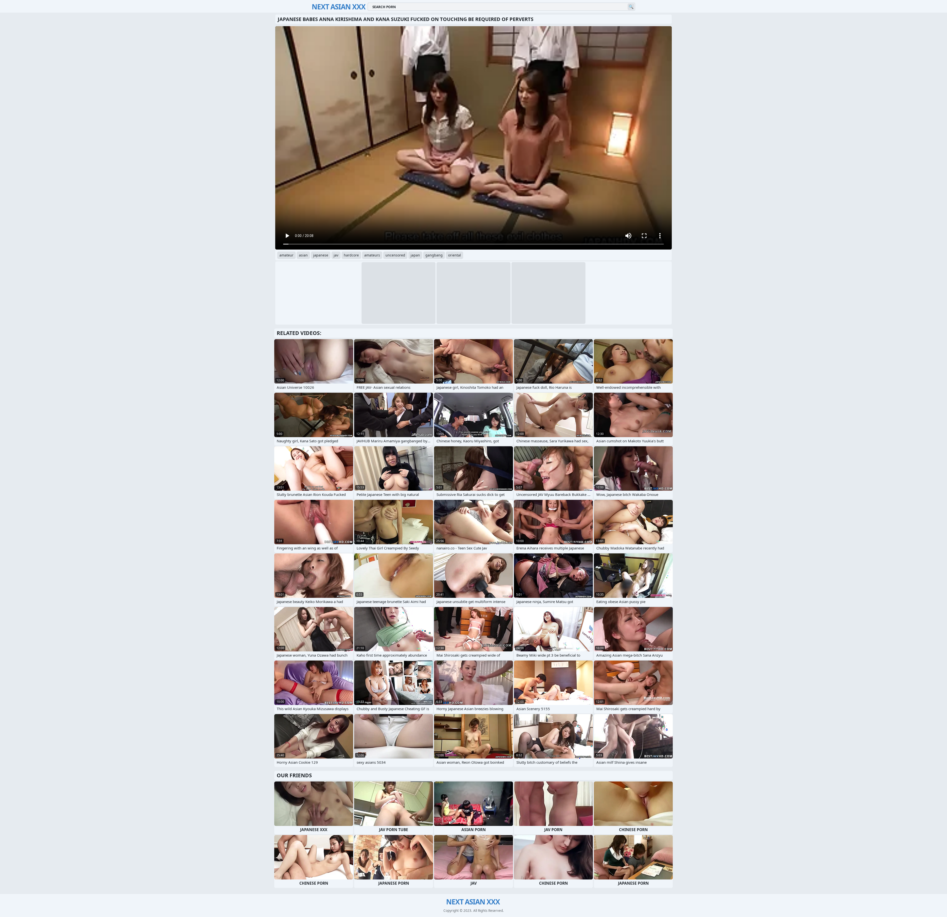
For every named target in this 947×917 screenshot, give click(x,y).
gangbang (434, 255)
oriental (454, 255)
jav (336, 255)
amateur (286, 255)
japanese (320, 255)
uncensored (395, 255)
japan (415, 255)
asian (303, 255)
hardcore (351, 255)
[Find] (631, 6)
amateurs (372, 255)
